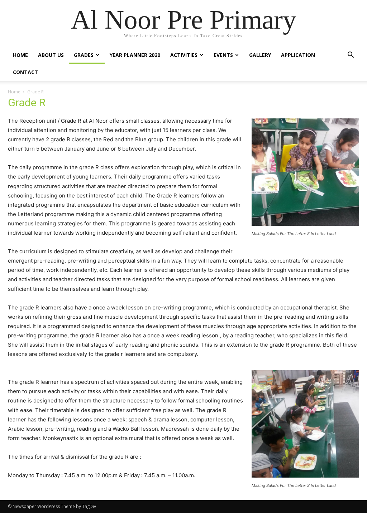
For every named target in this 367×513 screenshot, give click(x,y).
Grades (84, 55)
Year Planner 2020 (135, 55)
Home (20, 55)
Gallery (260, 55)
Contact (25, 72)
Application (298, 55)
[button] (350, 55)
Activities (183, 55)
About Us (51, 55)
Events (223, 55)
